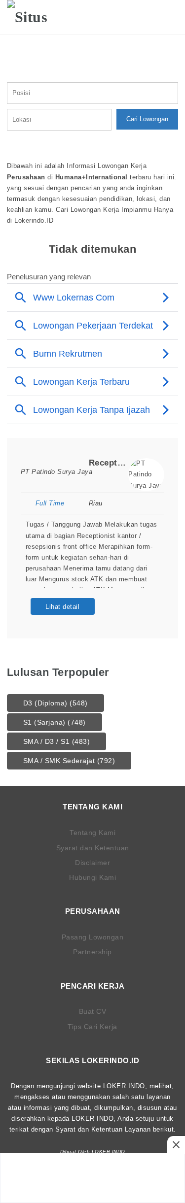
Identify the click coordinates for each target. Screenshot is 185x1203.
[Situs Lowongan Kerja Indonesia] (38, 17)
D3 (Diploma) (55, 703)
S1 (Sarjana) (54, 722)
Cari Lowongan (147, 119)
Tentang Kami (92, 832)
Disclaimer (92, 863)
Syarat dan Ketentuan (92, 848)
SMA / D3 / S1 (56, 741)
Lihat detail (62, 606)
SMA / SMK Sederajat (69, 761)
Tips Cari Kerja (92, 1027)
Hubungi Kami (92, 877)
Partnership (92, 952)
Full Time (50, 503)
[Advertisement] (93, 1178)
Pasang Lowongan (93, 937)
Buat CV (93, 1011)
